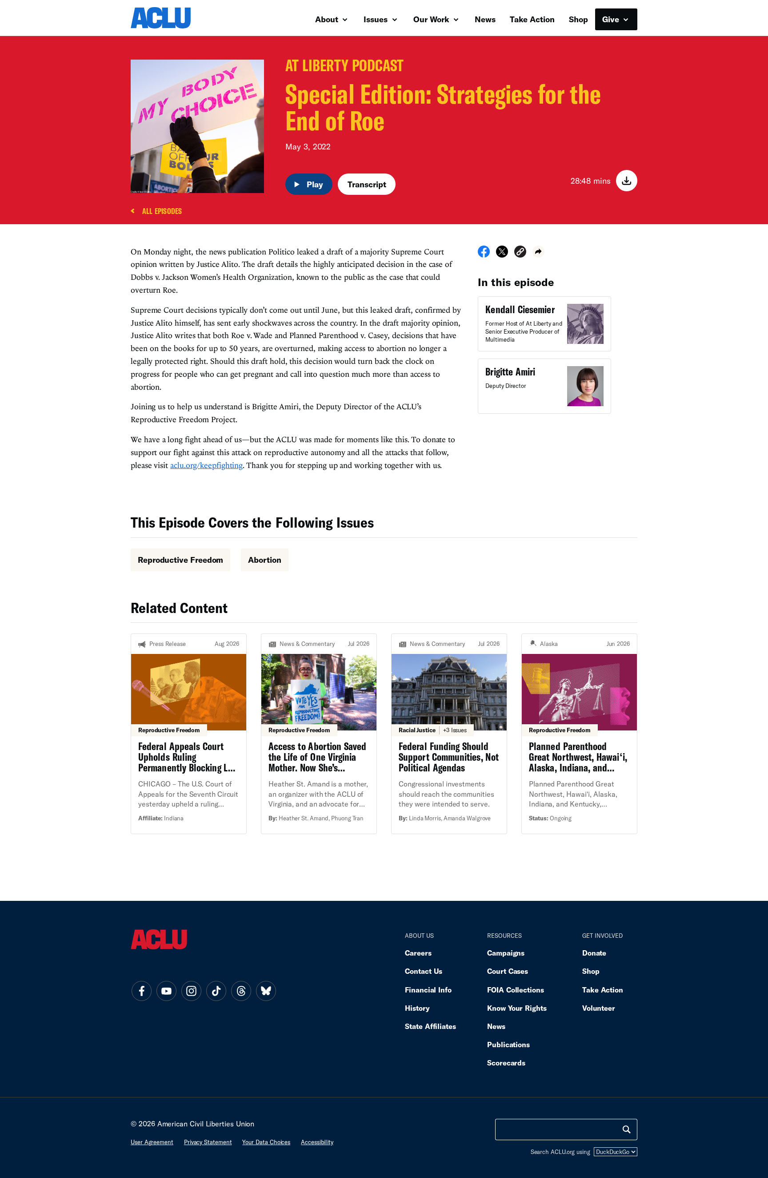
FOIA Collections (515, 989)
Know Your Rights (517, 1008)
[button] (520, 253)
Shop (578, 19)
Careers (418, 952)
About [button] (327, 19)
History (417, 1008)
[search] (626, 1129)
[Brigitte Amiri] (544, 386)
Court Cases (507, 971)
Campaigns (505, 952)
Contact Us (423, 971)
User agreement (152, 1142)
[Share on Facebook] (484, 254)
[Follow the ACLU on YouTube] (166, 991)
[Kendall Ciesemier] (544, 324)
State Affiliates (430, 1026)
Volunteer (598, 1008)
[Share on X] (502, 254)
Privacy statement (208, 1142)
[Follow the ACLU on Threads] (241, 991)
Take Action (532, 19)
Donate (594, 952)
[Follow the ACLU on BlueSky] (265, 991)
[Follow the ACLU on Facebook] (141, 991)
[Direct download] (626, 180)
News (485, 19)
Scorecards (506, 1062)
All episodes (162, 211)
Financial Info (428, 989)
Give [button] (611, 19)
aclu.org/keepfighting (206, 465)
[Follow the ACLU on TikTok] (216, 991)
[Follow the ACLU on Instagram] (191, 991)
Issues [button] (377, 19)
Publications (508, 1044)
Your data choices (266, 1142)
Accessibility (317, 1142)
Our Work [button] (432, 19)
